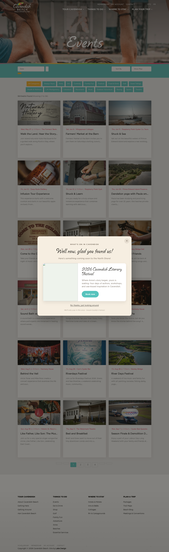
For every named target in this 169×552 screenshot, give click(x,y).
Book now (90, 294)
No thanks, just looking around (84, 305)
